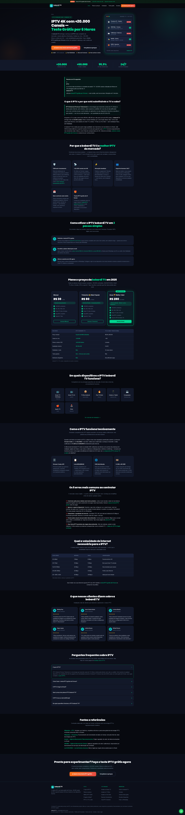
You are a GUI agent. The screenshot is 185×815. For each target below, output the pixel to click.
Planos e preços (96, 5)
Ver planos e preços (90, 48)
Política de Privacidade (80, 811)
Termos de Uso (88, 811)
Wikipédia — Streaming (70, 735)
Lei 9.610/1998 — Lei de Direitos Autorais (76, 748)
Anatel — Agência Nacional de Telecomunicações (78, 739)
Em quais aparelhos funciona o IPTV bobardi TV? (66, 703)
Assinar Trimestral (92, 321)
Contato (121, 792)
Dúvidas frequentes (123, 797)
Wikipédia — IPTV (69, 730)
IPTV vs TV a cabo (88, 799)
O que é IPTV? (57, 667)
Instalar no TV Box (105, 792)
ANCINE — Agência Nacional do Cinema (75, 743)
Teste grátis (111, 5)
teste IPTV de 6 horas (75, 240)
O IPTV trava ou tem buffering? (61, 698)
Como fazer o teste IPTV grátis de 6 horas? (65, 681)
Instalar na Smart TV (106, 789)
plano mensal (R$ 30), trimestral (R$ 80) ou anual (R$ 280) (86, 251)
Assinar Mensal (64, 321)
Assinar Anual (120, 321)
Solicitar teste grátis (124, 794)
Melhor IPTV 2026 (88, 794)
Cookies (95, 811)
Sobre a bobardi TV (124, 789)
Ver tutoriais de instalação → (92, 417)
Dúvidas (118, 5)
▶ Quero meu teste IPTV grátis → (82, 774)
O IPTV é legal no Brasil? (59, 687)
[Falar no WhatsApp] (181, 811)
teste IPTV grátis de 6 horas (109, 582)
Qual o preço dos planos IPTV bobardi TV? (64, 692)
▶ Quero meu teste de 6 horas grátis (65, 48)
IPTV (105, 129)
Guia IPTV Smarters (106, 799)
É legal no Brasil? (88, 797)
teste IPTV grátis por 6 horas (79, 93)
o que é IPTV (61, 675)
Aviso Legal (99, 811)
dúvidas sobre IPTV (99, 660)
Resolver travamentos (106, 797)
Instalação (104, 5)
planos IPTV (108, 520)
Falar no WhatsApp (123, 799)
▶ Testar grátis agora (128, 5)
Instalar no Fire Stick (106, 794)
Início (89, 5)
